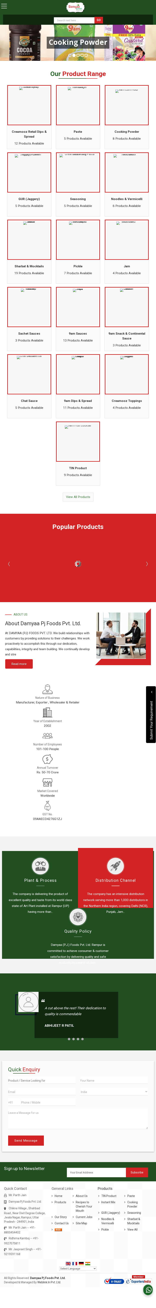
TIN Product (78, 468)
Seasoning (78, 199)
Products (60, 1202)
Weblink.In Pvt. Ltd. (49, 1282)
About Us (82, 1196)
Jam (127, 266)
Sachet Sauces (29, 333)
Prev (9, 564)
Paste (78, 132)
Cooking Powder (127, 132)
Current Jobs (84, 1217)
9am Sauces (78, 333)
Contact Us (62, 1223)
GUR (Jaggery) (29, 199)
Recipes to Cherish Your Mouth (84, 1206)
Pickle (78, 266)
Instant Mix (108, 1202)
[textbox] (74, 20)
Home (58, 1196)
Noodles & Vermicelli (126, 199)
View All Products (78, 497)
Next (146, 564)
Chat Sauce (29, 401)
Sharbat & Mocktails (29, 266)
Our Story (61, 1217)
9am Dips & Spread (78, 401)
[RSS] (58, 1230)
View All (132, 1229)
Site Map (81, 1223)
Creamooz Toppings (127, 401)
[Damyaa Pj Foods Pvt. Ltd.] (75, 8)
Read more (19, 664)
